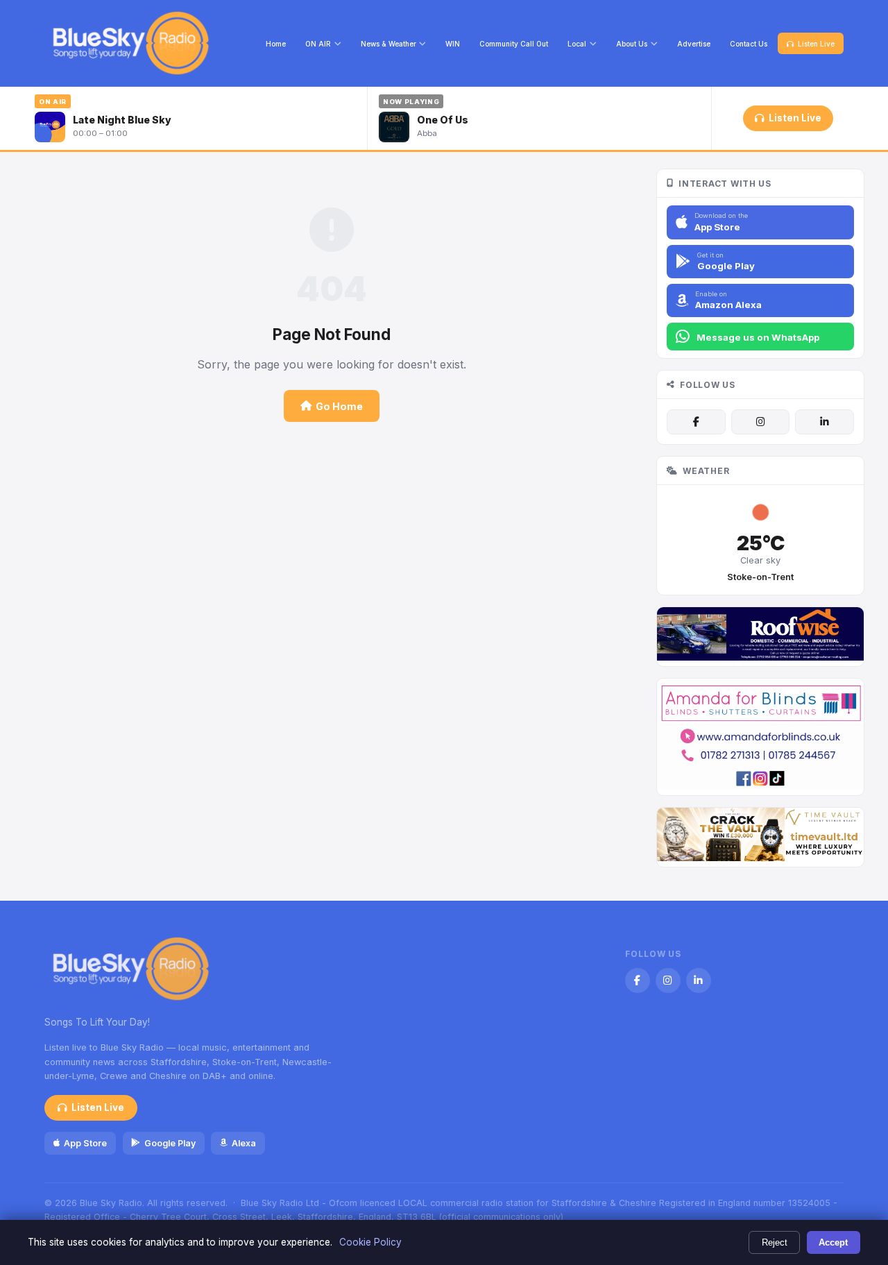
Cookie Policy (370, 1242)
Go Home (339, 406)
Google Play (170, 1143)
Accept (833, 1242)
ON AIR (318, 44)
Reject (774, 1242)
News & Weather (388, 44)
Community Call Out (513, 44)
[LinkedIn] (824, 421)
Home (276, 44)
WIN (452, 44)
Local (576, 44)
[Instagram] (760, 421)
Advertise (693, 44)
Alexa (244, 1143)
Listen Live (816, 44)
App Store (85, 1143)
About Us (631, 44)
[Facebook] (696, 421)
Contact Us (748, 44)
